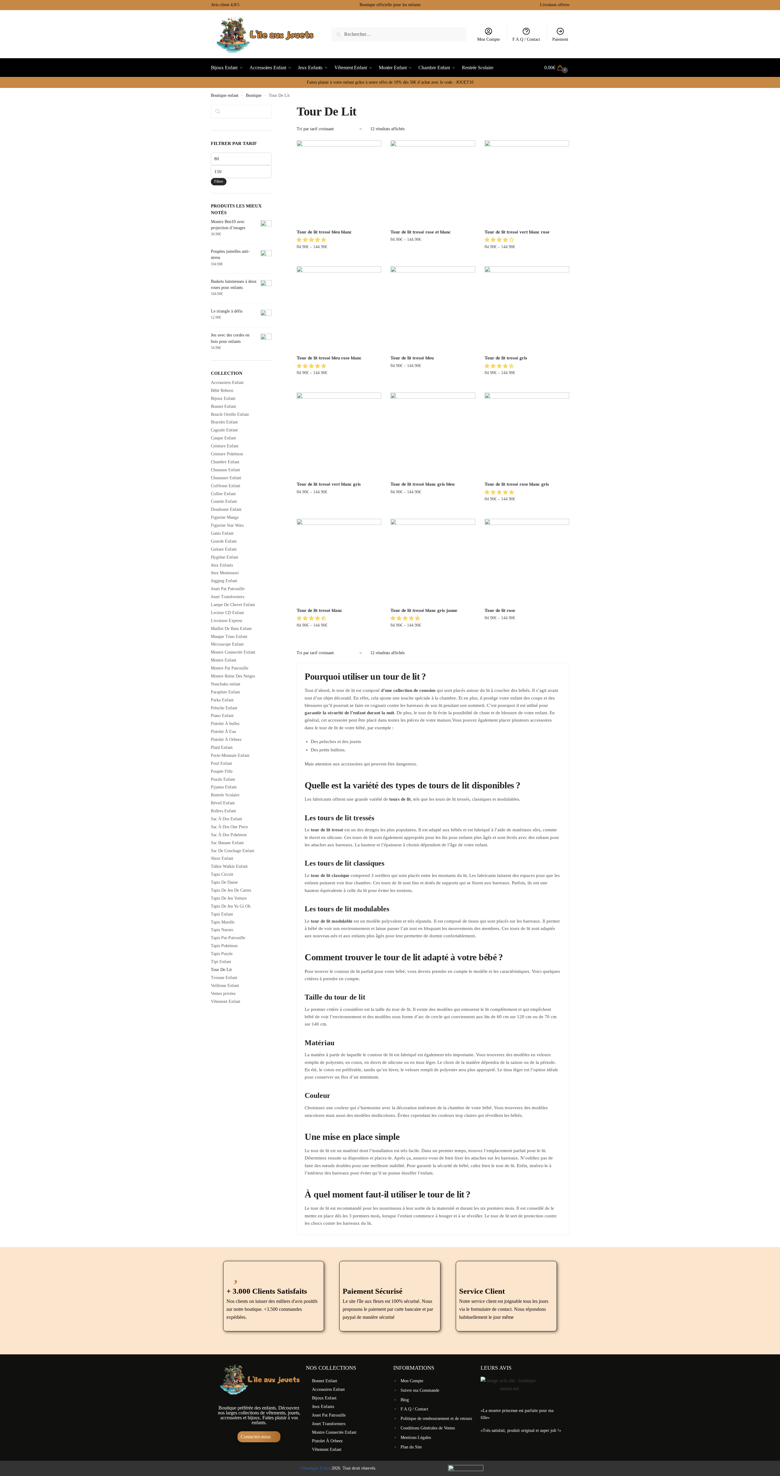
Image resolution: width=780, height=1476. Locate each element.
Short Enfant (222, 858)
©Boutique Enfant (316, 1468)
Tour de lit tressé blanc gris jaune (423, 610)
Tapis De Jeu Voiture (229, 898)
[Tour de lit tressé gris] (527, 308)
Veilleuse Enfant (225, 985)
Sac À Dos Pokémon (229, 835)
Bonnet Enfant (223, 406)
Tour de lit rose (500, 610)
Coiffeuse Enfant (225, 486)
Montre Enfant (223, 660)
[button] (312, 239)
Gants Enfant (222, 533)
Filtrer (218, 181)
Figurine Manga (224, 517)
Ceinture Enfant (224, 446)
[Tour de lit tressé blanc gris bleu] (432, 435)
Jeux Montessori (225, 573)
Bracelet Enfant (224, 422)
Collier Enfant (223, 493)
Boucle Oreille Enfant (230, 414)
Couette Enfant (224, 501)
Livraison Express (226, 620)
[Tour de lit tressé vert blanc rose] (527, 182)
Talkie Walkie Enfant (229, 866)
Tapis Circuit (222, 874)
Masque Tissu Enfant (229, 636)
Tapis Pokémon (224, 945)
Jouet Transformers (227, 596)
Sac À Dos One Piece (229, 827)
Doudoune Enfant (226, 509)
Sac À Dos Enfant (226, 819)
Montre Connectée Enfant (233, 652)
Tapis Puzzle (222, 953)
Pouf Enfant (221, 763)
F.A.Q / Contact (526, 39)
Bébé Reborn (222, 390)
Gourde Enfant (224, 541)
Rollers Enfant (223, 811)
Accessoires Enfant (227, 382)
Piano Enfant (222, 715)
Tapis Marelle (222, 922)
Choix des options (339, 259)
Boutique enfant (224, 95)
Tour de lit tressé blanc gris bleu (422, 484)
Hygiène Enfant (224, 557)
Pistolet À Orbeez (226, 739)
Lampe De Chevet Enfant (233, 604)
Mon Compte (488, 39)
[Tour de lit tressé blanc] (339, 561)
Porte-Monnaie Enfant (230, 755)
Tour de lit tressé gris (506, 357)
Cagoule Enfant (224, 430)
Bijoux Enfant (223, 398)
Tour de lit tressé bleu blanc (324, 232)
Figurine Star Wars (227, 525)
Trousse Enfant (224, 977)
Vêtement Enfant (225, 1001)
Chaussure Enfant (226, 478)
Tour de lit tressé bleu (412, 357)
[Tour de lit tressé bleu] (432, 308)
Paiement (560, 39)
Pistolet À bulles (225, 723)
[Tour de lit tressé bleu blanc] (339, 182)
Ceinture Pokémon (227, 454)
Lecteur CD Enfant (227, 612)
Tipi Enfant (221, 961)
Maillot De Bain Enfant (231, 628)
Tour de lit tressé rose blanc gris (517, 484)
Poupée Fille (222, 771)
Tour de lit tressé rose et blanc (420, 232)
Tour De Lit (221, 969)
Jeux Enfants (222, 565)
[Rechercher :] (399, 34)
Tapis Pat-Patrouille (228, 937)
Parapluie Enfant (225, 692)
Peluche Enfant (224, 708)
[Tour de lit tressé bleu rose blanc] (339, 308)
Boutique (253, 95)
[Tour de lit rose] (527, 561)
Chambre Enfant (225, 462)
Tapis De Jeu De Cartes (231, 890)
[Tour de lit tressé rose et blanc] (432, 182)
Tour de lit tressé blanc (319, 610)
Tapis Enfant (222, 914)
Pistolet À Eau (223, 731)
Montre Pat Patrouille (229, 668)
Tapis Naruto (222, 930)
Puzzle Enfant (223, 779)
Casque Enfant (223, 438)
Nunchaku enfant (225, 684)
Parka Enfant (222, 700)
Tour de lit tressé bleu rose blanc (329, 357)
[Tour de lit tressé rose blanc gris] (527, 435)
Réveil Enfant (223, 803)
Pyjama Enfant (224, 787)
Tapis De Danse (224, 882)
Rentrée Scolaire (225, 795)
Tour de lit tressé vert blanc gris (329, 484)
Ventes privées (223, 993)
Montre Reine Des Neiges (233, 676)
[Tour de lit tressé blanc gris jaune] (432, 561)
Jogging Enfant (224, 581)
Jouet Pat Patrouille (228, 588)
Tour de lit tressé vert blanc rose (517, 232)
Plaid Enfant (222, 747)
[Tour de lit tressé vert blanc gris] (339, 435)
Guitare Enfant (224, 549)
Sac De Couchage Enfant (232, 850)
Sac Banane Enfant (227, 842)
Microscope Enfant (227, 644)
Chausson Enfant (225, 470)
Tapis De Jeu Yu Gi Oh (230, 906)
